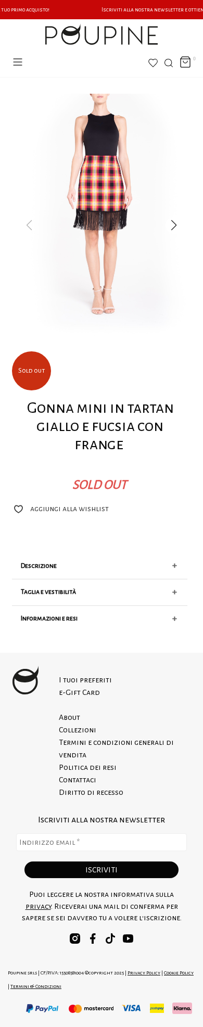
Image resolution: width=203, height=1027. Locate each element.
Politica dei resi (88, 767)
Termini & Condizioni (35, 986)
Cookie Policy (179, 972)
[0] (185, 63)
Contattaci (77, 780)
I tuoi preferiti (85, 680)
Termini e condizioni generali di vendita (116, 748)
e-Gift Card (79, 692)
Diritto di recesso (91, 792)
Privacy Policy (144, 972)
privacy (38, 906)
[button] (174, 225)
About (69, 717)
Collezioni (77, 730)
